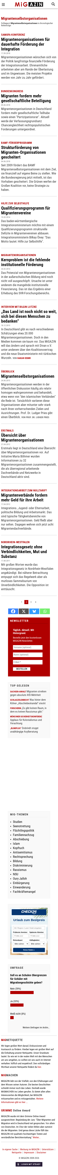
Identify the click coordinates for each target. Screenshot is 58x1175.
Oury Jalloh (20, 878)
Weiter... (36, 1137)
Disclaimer (41, 1152)
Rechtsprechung (23, 856)
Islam (16, 843)
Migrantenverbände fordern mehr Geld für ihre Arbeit (24, 497)
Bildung (17, 861)
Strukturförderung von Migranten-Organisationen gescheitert (23, 152)
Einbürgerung (21, 883)
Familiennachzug (23, 835)
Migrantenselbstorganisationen (27, 376)
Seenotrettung (21, 826)
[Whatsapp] (45, 611)
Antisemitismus (22, 852)
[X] (24, 611)
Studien (17, 822)
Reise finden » (29, 950)
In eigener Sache (10, 1149)
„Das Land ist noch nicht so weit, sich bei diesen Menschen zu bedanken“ (29, 316)
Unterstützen (48, 1149)
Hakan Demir (24, 358)
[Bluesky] (34, 611)
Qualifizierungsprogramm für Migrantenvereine (25, 210)
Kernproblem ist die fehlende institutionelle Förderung (25, 262)
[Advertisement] (29, 775)
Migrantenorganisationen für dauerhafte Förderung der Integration (25, 44)
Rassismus (19, 870)
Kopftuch (18, 848)
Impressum (29, 1152)
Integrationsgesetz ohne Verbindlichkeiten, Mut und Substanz (24, 551)
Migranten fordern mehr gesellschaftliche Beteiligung (26, 98)
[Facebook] (13, 611)
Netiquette (17, 1152)
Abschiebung (21, 839)
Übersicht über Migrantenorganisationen (22, 437)
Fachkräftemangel (24, 891)
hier (39, 1067)
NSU (15, 874)
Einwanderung (21, 887)
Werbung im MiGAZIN (29, 1149)
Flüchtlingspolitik (23, 830)
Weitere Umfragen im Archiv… (36, 1027)
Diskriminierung (22, 865)
